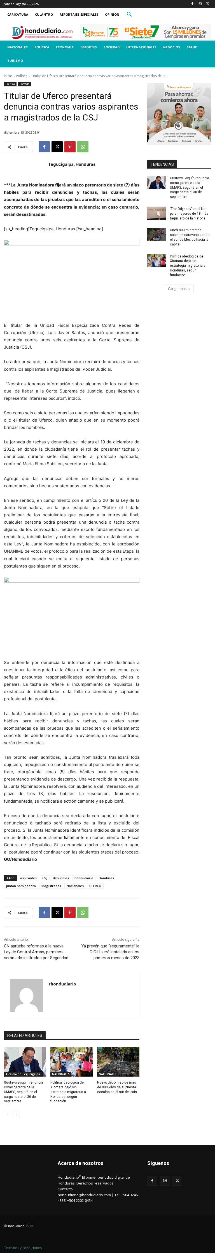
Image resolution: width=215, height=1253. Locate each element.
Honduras (106, 878)
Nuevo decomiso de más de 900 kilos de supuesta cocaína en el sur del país (117, 1087)
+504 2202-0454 (80, 1200)
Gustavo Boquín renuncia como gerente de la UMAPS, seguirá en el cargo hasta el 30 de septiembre (23, 1092)
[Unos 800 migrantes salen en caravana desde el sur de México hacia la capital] (156, 234)
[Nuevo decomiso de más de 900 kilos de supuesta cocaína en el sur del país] (118, 1062)
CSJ (44, 878)
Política (21, 76)
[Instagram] (200, 4)
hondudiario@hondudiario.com (84, 1194)
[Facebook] (192, 4)
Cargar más (177, 288)
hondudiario (83, 878)
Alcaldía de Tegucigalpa (23, 1074)
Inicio (8, 76)
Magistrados (51, 886)
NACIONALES (61, 1074)
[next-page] (16, 1114)
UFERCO (95, 886)
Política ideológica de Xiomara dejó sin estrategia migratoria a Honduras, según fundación (68, 1092)
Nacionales (75, 886)
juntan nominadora (21, 886)
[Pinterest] (70, 146)
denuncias (61, 878)
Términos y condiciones (23, 1247)
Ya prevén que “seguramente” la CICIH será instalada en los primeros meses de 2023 (110, 952)
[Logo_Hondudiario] (42, 32)
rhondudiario (62, 984)
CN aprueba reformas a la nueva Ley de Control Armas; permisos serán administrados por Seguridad (36, 952)
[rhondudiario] (26, 995)
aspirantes (28, 878)
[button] (129, 14)
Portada (24, 84)
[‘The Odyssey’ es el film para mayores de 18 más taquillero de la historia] (156, 213)
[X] (208, 4)
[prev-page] (7, 1114)
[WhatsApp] (82, 146)
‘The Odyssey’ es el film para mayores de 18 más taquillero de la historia (189, 213)
